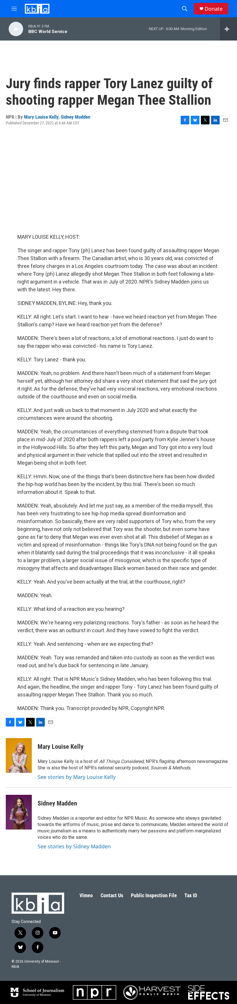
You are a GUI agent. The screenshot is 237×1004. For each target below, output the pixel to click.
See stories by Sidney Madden (74, 846)
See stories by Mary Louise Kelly (77, 776)
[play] (16, 29)
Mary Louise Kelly (41, 117)
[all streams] (228, 29)
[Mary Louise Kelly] (19, 755)
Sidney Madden (75, 117)
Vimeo (86, 895)
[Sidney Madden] (19, 812)
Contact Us (112, 895)
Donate (214, 9)
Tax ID (190, 895)
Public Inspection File (154, 895)
